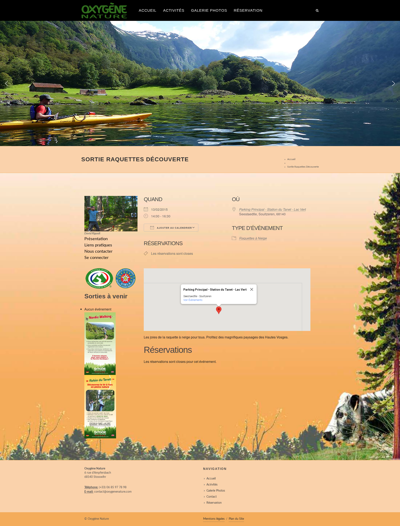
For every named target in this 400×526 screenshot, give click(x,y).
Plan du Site (236, 518)
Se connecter (96, 258)
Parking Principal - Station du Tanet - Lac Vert (272, 209)
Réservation (248, 10)
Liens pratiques (98, 245)
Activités (173, 10)
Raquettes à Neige (253, 238)
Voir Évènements (192, 299)
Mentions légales (214, 518)
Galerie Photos (209, 10)
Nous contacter (98, 251)
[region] (200, 83)
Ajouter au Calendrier (174, 227)
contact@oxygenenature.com (113, 491)
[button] (6, 83)
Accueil (147, 10)
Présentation (96, 239)
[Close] (252, 289)
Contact (211, 496)
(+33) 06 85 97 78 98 (112, 487)
